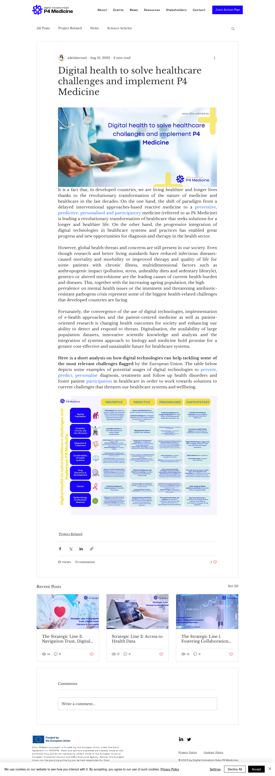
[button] (153, 10)
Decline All (235, 769)
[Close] (269, 769)
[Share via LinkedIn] (81, 549)
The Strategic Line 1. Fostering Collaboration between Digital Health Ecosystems (204, 639)
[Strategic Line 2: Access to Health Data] (138, 611)
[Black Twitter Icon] (189, 739)
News (94, 28)
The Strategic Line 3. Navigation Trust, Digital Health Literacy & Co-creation (66, 639)
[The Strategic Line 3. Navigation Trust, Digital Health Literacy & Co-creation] (68, 611)
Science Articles (119, 28)
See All (233, 586)
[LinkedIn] (181, 739)
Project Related (70, 28)
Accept (256, 769)
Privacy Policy (169, 769)
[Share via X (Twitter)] (71, 549)
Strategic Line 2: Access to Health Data (137, 639)
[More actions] (214, 57)
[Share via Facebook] (60, 549)
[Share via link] (92, 549)
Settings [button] (215, 769)
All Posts (43, 28)
